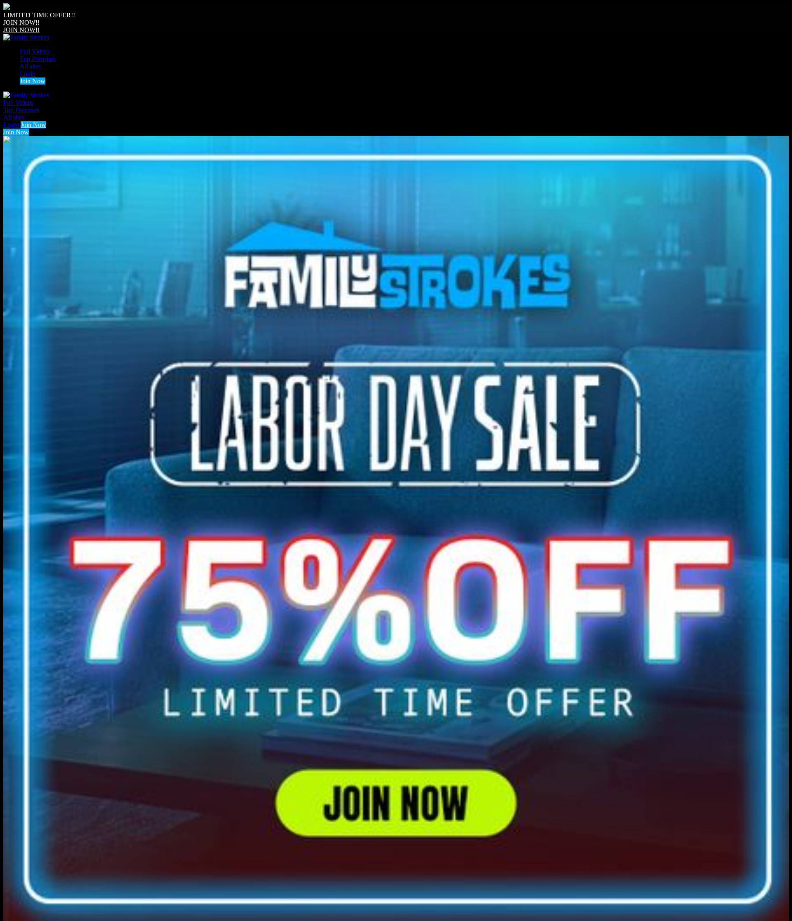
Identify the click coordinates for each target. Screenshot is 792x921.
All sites (30, 66)
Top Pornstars (38, 58)
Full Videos (35, 51)
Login (27, 73)
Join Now (32, 81)
